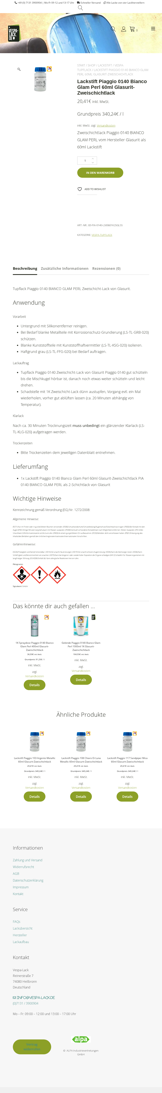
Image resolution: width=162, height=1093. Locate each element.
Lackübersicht (22, 928)
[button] (19, 69)
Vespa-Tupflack (102, 235)
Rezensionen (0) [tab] (106, 268)
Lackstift (105, 65)
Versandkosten (106, 125)
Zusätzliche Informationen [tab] (65, 268)
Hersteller (20, 935)
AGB (16, 873)
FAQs (16, 921)
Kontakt (18, 894)
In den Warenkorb (100, 173)
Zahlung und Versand (27, 860)
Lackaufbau (21, 942)
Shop (91, 65)
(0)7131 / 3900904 (25, 1003)
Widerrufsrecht (23, 867)
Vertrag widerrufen (32, 1046)
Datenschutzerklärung (28, 880)
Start (81, 65)
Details (34, 685)
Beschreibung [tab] (25, 268)
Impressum (21, 887)
